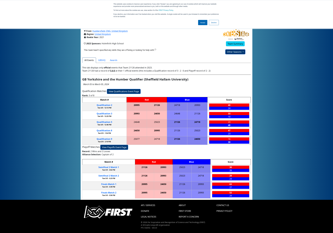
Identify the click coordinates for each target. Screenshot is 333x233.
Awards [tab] (113, 60)
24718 (177, 105)
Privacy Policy (166, 10)
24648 (177, 113)
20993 (197, 105)
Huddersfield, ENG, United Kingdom (110, 31)
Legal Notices (148, 216)
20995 (137, 105)
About (182, 205)
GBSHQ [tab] (101, 60)
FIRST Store (185, 211)
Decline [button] (214, 22)
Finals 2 (108, 192)
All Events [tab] (89, 60)
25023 (157, 122)
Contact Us (222, 205)
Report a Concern (189, 216)
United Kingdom (103, 34)
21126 (157, 105)
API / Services (148, 205)
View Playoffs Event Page (114, 147)
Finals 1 (108, 184)
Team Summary (235, 43)
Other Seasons (234, 51)
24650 (157, 113)
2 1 (108, 167)
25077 (137, 139)
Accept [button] (202, 22)
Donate (145, 211)
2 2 (108, 175)
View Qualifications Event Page (124, 91)
